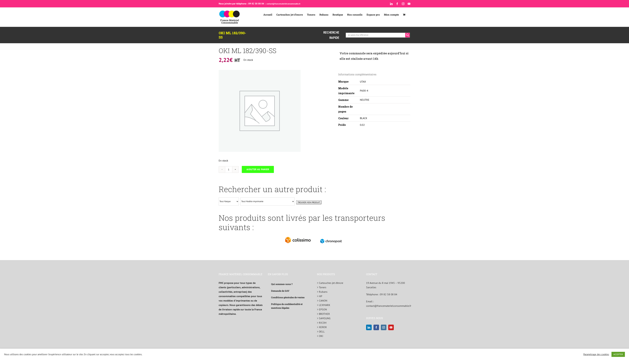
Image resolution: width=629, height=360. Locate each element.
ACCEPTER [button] (618, 354)
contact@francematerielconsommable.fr (283, 3)
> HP (319, 296)
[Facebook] (376, 327)
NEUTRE (364, 99)
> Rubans (322, 291)
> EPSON (322, 309)
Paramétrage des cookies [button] (596, 354)
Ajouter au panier (258, 169)
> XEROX (322, 327)
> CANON (322, 300)
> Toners (321, 287)
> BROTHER (323, 313)
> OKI (320, 336)
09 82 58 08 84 (388, 294)
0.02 (362, 124)
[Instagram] (383, 327)
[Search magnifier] (407, 35)
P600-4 (364, 90)
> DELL (321, 331)
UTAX (363, 81)
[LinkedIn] (369, 327)
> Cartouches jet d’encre (330, 282)
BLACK (363, 118)
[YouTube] (391, 327)
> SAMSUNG (324, 318)
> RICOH (321, 322)
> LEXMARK (323, 305)
